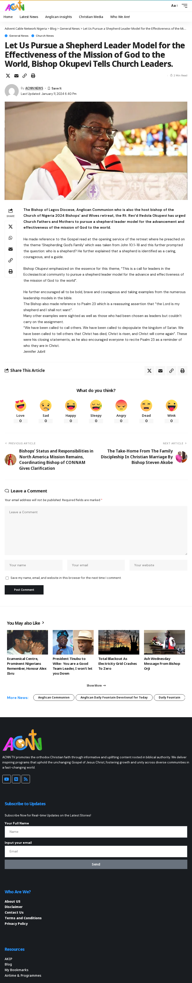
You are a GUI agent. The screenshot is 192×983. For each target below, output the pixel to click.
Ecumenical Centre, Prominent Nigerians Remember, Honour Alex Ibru (26, 666)
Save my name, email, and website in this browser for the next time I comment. (66, 578)
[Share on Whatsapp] (10, 237)
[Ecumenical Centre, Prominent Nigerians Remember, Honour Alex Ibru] (27, 642)
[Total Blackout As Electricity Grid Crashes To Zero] (118, 642)
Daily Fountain (169, 697)
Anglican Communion (54, 697)
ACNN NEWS (34, 88)
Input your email (18, 843)
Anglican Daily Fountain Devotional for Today (114, 697)
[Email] (16, 75)
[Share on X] (8, 75)
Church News (45, 35)
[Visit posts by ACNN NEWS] (12, 91)
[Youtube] (6, 779)
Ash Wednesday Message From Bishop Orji (162, 663)
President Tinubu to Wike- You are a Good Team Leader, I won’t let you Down (72, 666)
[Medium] (16, 779)
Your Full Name (17, 823)
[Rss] (26, 779)
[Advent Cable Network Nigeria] (15, 6)
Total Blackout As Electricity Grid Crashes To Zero (117, 663)
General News (19, 35)
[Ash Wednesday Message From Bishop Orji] (164, 642)
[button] (165, 6)
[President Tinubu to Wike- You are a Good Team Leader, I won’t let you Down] (73, 642)
